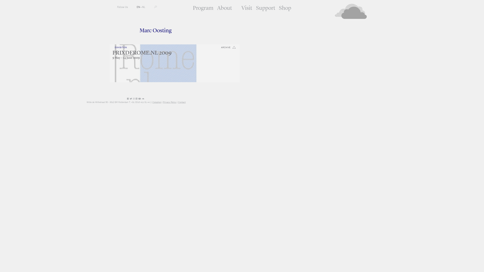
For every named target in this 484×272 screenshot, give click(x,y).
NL (143, 7)
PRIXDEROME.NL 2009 (142, 53)
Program (203, 8)
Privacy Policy (169, 102)
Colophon (156, 102)
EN (138, 7)
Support (265, 8)
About (224, 8)
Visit (246, 8)
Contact (182, 102)
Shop (285, 8)
